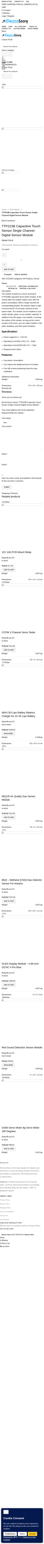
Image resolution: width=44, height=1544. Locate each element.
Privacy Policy (5, 1200)
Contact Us (4, 1215)
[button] (9, 1148)
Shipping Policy (5, 1208)
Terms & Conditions (7, 1212)
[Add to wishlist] (17, 1123)
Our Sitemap (4, 1219)
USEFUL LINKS (6, 1196)
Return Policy (4, 1204)
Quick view (10, 1123)
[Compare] (4, 1123)
